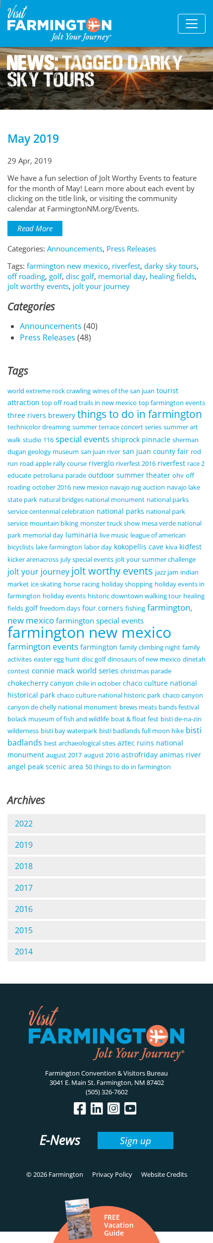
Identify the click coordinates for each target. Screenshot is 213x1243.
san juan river (100, 451)
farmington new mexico (67, 266)
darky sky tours (170, 266)
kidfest (190, 546)
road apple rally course (53, 463)
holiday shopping (127, 584)
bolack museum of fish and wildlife (58, 718)
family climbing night (149, 647)
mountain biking (54, 523)
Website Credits (164, 1174)
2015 (24, 930)
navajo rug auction (137, 487)
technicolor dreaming (38, 426)
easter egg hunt (57, 659)
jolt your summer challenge (155, 559)
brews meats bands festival (159, 707)
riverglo (101, 463)
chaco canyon (182, 695)
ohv (178, 475)
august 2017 (64, 754)
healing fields (172, 276)
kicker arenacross (32, 559)
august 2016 (101, 754)
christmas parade (145, 670)
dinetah (194, 659)
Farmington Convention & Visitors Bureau (106, 1073)
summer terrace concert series (116, 426)
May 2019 (33, 138)
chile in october (98, 683)
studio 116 (38, 439)
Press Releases (131, 248)
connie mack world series (75, 670)
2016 (24, 909)
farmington (98, 647)
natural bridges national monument (92, 499)
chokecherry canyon (40, 683)
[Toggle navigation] (192, 24)
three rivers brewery (41, 415)
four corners (102, 608)
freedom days (60, 608)
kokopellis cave (138, 546)
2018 (24, 866)
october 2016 (51, 487)
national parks (120, 511)
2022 (24, 823)
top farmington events (172, 402)
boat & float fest (135, 718)
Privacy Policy (112, 1174)
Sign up (135, 1140)
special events (82, 439)
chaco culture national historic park (108, 695)
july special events (86, 559)
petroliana (48, 475)
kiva (171, 546)
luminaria (81, 534)
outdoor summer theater (129, 475)
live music (114, 535)
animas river (180, 754)
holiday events (64, 595)
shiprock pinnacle (140, 439)
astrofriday (139, 754)
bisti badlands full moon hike (141, 730)
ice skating (46, 584)
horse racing (81, 584)
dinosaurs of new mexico (144, 659)
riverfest (126, 266)
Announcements (75, 248)
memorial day (122, 276)
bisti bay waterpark (69, 730)
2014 (24, 951)
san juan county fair (155, 451)
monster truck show (110, 523)
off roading (26, 276)
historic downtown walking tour (134, 595)
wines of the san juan (124, 390)
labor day (98, 546)
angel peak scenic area (45, 766)
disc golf (80, 276)
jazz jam (166, 572)
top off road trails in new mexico (89, 402)
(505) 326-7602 (107, 1091)
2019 (24, 844)
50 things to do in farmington (128, 766)
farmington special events (100, 620)
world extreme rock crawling (49, 390)
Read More (35, 228)
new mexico (90, 487)
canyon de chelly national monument (62, 707)
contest (18, 670)
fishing (135, 608)
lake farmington (59, 546)
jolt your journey (101, 286)
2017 (24, 887)
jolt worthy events (38, 286)
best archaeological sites (79, 743)
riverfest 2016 (136, 463)
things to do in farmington (139, 414)
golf (55, 276)
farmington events (42, 646)
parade (75, 475)
